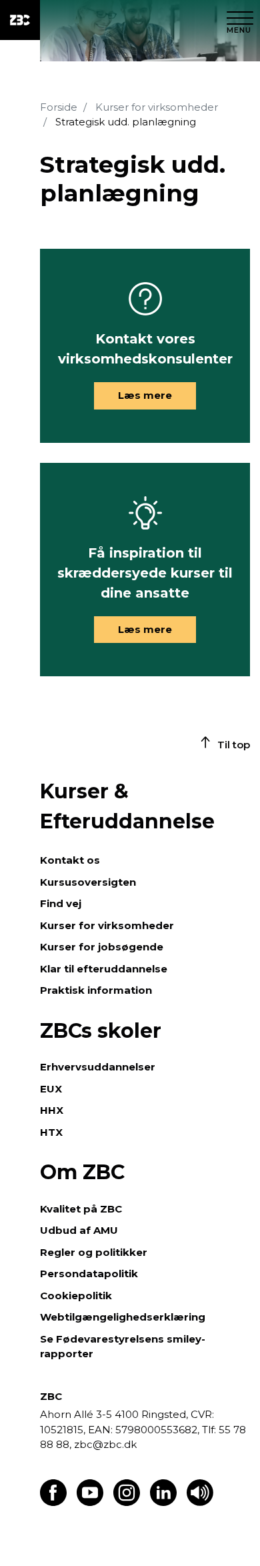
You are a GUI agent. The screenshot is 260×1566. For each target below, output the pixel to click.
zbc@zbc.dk (105, 1444)
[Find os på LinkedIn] (163, 1502)
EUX (51, 1088)
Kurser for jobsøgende (101, 946)
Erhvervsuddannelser (97, 1066)
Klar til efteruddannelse (103, 968)
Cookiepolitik (76, 1295)
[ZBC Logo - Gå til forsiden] (20, 20)
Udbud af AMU (79, 1230)
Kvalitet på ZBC (81, 1209)
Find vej (60, 903)
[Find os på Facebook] (53, 1502)
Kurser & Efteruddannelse (127, 806)
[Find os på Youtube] (90, 1502)
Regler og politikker (93, 1252)
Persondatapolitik (89, 1273)
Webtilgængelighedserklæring (122, 1317)
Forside (58, 107)
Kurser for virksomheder (156, 107)
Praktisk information (96, 990)
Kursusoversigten (88, 882)
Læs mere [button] (145, 395)
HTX (51, 1132)
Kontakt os (70, 860)
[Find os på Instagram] (126, 1502)
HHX (51, 1110)
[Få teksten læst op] (200, 1502)
